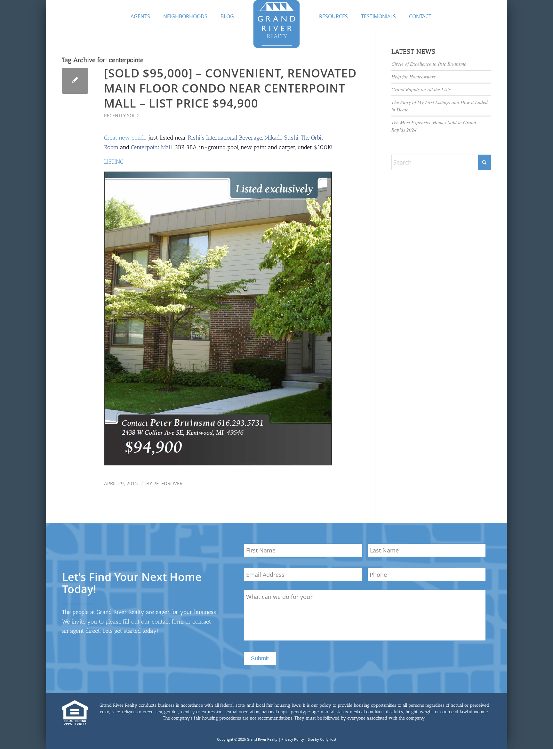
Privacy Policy (292, 739)
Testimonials (378, 16)
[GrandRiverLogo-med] (276, 24)
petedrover (167, 483)
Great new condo (125, 137)
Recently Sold (121, 115)
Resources (333, 16)
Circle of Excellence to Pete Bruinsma (429, 63)
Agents (140, 16)
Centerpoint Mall (151, 147)
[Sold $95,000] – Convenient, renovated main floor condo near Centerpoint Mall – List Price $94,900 (230, 88)
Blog (227, 16)
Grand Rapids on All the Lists (421, 89)
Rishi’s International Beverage (225, 137)
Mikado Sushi (281, 137)
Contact (420, 16)
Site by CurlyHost (322, 739)
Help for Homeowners (413, 76)
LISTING (114, 161)
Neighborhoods (185, 16)
